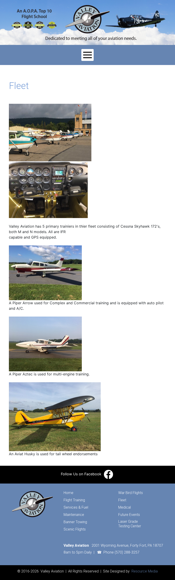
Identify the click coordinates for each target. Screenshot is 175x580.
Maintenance (74, 514)
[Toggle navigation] (87, 55)
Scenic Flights (75, 529)
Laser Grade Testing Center (129, 523)
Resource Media (144, 571)
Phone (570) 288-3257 (121, 552)
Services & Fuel (76, 507)
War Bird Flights (130, 493)
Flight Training (74, 500)
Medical (124, 507)
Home (68, 493)
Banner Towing (75, 522)
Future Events (129, 514)
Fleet (122, 500)
